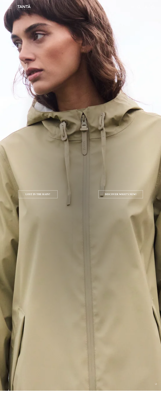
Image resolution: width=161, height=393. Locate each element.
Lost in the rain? (37, 194)
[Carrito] (153, 7)
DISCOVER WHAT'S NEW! (120, 194)
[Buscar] (139, 7)
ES (132, 7)
